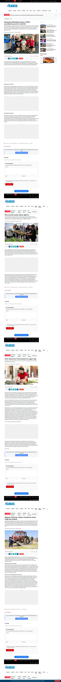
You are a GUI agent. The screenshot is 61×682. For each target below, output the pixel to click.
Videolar (40, 1)
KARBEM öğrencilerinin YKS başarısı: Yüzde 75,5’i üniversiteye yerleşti (51, 31)
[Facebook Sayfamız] (32, 197)
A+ (35, 56)
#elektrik (31, 143)
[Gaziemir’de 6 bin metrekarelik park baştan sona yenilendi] (43, 45)
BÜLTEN (19, 32)
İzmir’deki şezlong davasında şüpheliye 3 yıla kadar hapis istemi (25, 211)
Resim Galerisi (36, 1)
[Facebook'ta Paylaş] (9, 58)
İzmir (31, 10)
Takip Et (21, 58)
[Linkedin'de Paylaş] (17, 58)
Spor (27, 10)
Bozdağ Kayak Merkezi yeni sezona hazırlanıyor (51, 50)
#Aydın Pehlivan (24, 609)
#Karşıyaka (7, 143)
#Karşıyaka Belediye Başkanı (23, 143)
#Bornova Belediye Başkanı (23, 287)
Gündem (14, 10)
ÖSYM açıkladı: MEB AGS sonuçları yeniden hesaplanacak (30, 211)
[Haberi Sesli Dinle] (31, 56)
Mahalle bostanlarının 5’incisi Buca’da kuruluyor (51, 36)
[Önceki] (55, 15)
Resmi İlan (39, 10)
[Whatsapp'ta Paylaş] (13, 58)
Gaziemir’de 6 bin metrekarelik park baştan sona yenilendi (50, 45)
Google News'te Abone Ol (22, 152)
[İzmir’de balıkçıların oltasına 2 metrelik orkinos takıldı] (43, 26)
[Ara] (55, 22)
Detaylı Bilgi (42, 680)
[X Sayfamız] (49, 1)
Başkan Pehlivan (35, 558)
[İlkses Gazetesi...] (12, 5)
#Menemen (8, 609)
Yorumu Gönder (9, 184)
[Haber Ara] (56, 11)
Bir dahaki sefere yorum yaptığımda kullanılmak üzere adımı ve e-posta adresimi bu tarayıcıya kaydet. (21, 181)
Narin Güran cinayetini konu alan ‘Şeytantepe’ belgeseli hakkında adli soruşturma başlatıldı (13, 211)
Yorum (6, 166)
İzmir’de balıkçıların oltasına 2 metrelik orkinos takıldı (51, 26)
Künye (47, 1)
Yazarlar (43, 1)
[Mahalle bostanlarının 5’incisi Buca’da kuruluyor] (43, 36)
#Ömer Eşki (30, 287)
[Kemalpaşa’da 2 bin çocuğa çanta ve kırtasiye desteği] (43, 40)
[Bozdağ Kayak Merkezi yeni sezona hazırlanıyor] (43, 50)
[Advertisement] (39, 6)
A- (33, 56)
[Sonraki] (56, 15)
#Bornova (8, 287)
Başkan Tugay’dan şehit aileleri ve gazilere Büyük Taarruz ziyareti (22, 15)
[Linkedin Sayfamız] (54, 1)
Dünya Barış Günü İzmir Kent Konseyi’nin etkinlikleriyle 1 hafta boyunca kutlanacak (35, 211)
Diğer (50, 10)
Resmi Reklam (44, 10)
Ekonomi (23, 10)
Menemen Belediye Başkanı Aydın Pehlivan (12, 557)
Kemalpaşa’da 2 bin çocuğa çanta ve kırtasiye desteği (51, 40)
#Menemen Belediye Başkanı (15, 609)
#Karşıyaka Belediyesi (14, 143)
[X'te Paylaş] (11, 58)
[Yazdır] (37, 56)
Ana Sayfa (7, 18)
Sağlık (34, 10)
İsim (6, 176)
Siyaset (19, 10)
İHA (8, 448)
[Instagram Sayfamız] (52, 1)
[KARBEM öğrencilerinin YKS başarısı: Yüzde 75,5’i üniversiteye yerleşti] (43, 31)
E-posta (23, 176)
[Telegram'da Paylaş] (15, 58)
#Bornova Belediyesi (14, 287)
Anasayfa (31, 1)
